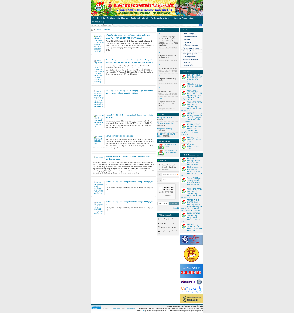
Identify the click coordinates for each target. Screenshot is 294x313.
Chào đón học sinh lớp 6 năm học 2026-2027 (194, 85)
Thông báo (186, 39)
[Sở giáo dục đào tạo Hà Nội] (191, 254)
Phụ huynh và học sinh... (191, 48)
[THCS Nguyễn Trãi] (98, 7)
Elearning (125, 18)
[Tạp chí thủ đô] (191, 298)
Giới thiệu (101, 18)
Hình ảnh (177, 18)
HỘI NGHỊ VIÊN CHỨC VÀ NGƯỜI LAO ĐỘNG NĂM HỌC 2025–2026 (193, 161)
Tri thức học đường (189, 57)
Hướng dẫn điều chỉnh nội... (166, 118)
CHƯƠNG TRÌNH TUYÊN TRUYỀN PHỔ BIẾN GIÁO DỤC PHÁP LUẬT (194, 227)
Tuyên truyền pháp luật (161, 18)
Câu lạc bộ (106, 29)
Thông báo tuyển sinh (190, 36)
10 (159, 88)
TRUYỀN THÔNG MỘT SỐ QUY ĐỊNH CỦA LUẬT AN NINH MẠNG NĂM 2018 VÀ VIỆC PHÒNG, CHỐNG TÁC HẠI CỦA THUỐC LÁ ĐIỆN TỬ (191, 205)
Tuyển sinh (135, 18)
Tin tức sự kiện (113, 18)
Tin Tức (98, 29)
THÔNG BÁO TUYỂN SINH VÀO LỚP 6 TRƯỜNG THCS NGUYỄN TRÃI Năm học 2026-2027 (191, 106)
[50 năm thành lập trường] (160, 146)
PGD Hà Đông (97, 22)
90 (159, 52)
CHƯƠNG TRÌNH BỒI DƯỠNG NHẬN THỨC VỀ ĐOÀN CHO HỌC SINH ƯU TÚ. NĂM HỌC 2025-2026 (191, 117)
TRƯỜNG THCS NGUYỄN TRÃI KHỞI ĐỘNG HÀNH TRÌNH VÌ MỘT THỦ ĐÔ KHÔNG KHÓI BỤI (191, 95)
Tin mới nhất (187, 72)
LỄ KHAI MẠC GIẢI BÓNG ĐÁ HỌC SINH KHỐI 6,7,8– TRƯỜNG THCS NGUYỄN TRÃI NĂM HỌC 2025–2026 (191, 129)
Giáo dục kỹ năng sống (190, 59)
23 (159, 75)
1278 (160, 98)
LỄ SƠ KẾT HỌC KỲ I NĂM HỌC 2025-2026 (194, 146)
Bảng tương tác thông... (165, 129)
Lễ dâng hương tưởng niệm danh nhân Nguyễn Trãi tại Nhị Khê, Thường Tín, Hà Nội (191, 171)
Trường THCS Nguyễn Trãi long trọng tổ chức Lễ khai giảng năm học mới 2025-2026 (191, 182)
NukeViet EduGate (115, 308)
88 (159, 33)
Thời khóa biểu (187, 65)
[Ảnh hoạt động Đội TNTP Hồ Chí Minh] (160, 152)
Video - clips (187, 18)
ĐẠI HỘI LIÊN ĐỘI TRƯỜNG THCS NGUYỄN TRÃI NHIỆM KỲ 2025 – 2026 (190, 217)
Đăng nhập (173, 203)
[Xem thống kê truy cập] (96, 307)
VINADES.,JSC (131, 308)
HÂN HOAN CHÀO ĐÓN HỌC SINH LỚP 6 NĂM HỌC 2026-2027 (194, 78)
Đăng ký (176, 208)
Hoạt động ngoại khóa (190, 54)
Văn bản (145, 18)
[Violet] (191, 282)
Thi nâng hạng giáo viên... (166, 123)
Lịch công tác (187, 42)
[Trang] (92, 29)
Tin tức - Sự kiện (188, 34)
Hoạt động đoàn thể (189, 51)
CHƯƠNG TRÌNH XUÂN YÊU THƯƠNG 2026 (194, 139)
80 (159, 65)
